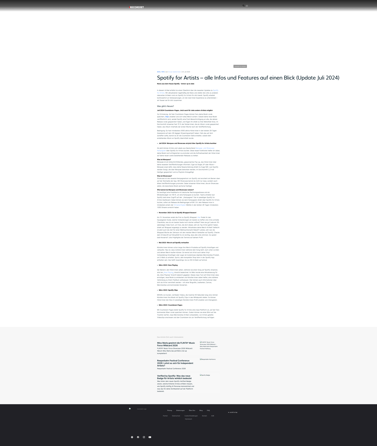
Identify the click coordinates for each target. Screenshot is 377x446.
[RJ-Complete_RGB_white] (136, 6)
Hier (198, 217)
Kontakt (204, 416)
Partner (165, 416)
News (158, 72)
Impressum (188, 419)
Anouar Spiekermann (174, 72)
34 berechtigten (180, 205)
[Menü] (247, 5)
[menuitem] (243, 6)
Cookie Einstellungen (191, 416)
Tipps (162, 72)
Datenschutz (176, 416)
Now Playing (168, 272)
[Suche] (243, 6)
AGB (212, 416)
